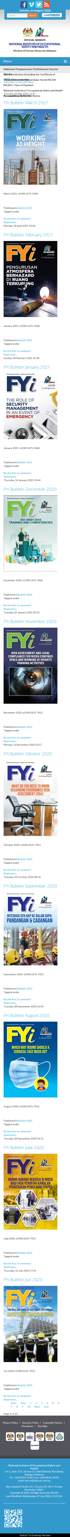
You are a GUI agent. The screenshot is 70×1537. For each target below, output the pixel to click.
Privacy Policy (10, 1423)
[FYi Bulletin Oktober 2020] (30, 797)
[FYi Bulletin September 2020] (30, 928)
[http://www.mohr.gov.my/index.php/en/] (40, 1436)
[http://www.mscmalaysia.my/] (30, 1436)
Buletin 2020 (25, 594)
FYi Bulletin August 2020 (26, 1015)
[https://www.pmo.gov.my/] (20, 1436)
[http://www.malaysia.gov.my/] (10, 1436)
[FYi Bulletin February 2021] (30, 278)
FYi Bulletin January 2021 (27, 367)
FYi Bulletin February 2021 (28, 235)
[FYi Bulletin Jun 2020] (30, 1323)
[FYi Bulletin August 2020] (30, 1059)
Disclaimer (27, 1426)
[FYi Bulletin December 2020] (30, 533)
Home (7, 78)
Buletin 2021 (25, 207)
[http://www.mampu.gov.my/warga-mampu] (35, 1444)
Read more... (10, 222)
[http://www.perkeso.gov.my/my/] (59, 1436)
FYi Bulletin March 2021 (26, 103)
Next (37, 1406)
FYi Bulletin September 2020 (30, 886)
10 (28, 1406)
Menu (7, 61)
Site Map (42, 1426)
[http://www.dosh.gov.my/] (49, 1436)
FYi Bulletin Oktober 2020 (28, 754)
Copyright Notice (52, 1423)
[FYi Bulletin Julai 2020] (30, 1191)
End (46, 1406)
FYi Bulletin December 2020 (30, 489)
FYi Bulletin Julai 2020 (24, 1147)
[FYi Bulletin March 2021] (30, 146)
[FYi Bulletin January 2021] (30, 405)
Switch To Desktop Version (35, 1535)
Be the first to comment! (17, 218)
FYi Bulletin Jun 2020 (23, 1279)
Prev (23, 1403)
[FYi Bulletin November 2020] (30, 665)
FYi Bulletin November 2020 (30, 621)
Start (14, 1403)
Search (32, 15)
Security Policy (30, 1423)
